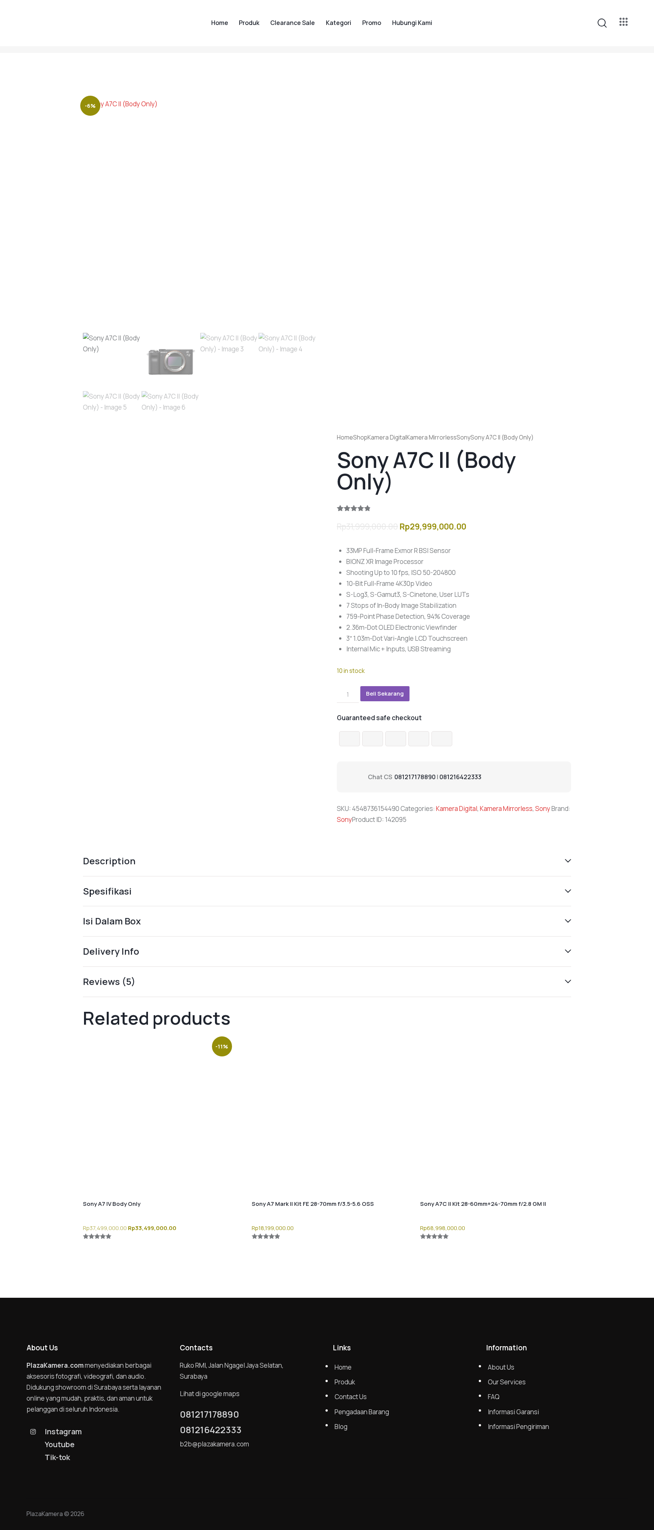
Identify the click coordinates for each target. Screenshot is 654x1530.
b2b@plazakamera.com (214, 1444)
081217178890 (415, 777)
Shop (360, 437)
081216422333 (460, 777)
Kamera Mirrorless (431, 437)
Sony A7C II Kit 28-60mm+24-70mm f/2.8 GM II (483, 1204)
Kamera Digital (386, 437)
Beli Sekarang (385, 693)
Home (345, 437)
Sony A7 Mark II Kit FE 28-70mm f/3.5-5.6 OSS (313, 1204)
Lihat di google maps (210, 1393)
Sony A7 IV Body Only (111, 1204)
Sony (463, 437)
